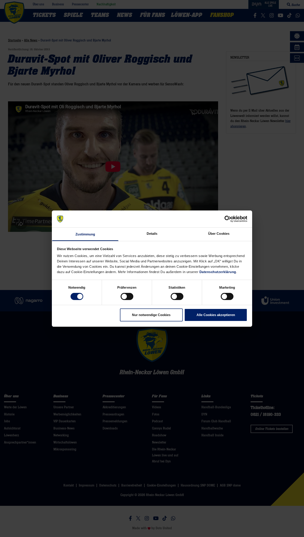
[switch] (127, 296)
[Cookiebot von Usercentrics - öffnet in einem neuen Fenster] (227, 219)
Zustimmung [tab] (85, 234)
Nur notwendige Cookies (151, 315)
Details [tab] (152, 233)
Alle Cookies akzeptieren (216, 315)
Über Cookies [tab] (218, 233)
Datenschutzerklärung (217, 272)
